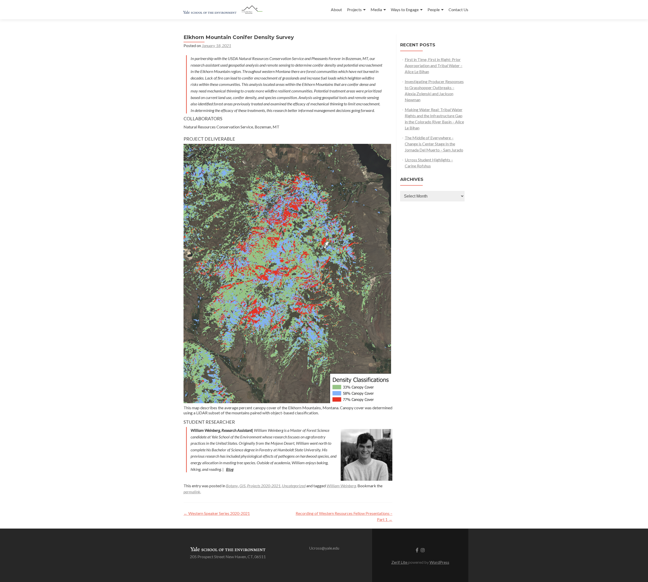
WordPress (439, 562)
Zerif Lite (399, 562)
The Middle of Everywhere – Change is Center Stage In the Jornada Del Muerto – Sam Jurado (434, 143)
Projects (354, 9)
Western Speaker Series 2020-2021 (217, 513)
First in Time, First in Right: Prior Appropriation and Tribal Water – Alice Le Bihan (433, 65)
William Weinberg (341, 485)
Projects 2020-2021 (263, 485)
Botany (232, 485)
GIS (242, 485)
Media (376, 9)
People (434, 9)
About (336, 9)
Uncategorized (294, 485)
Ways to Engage (405, 9)
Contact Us (458, 9)
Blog (229, 469)
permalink (192, 491)
